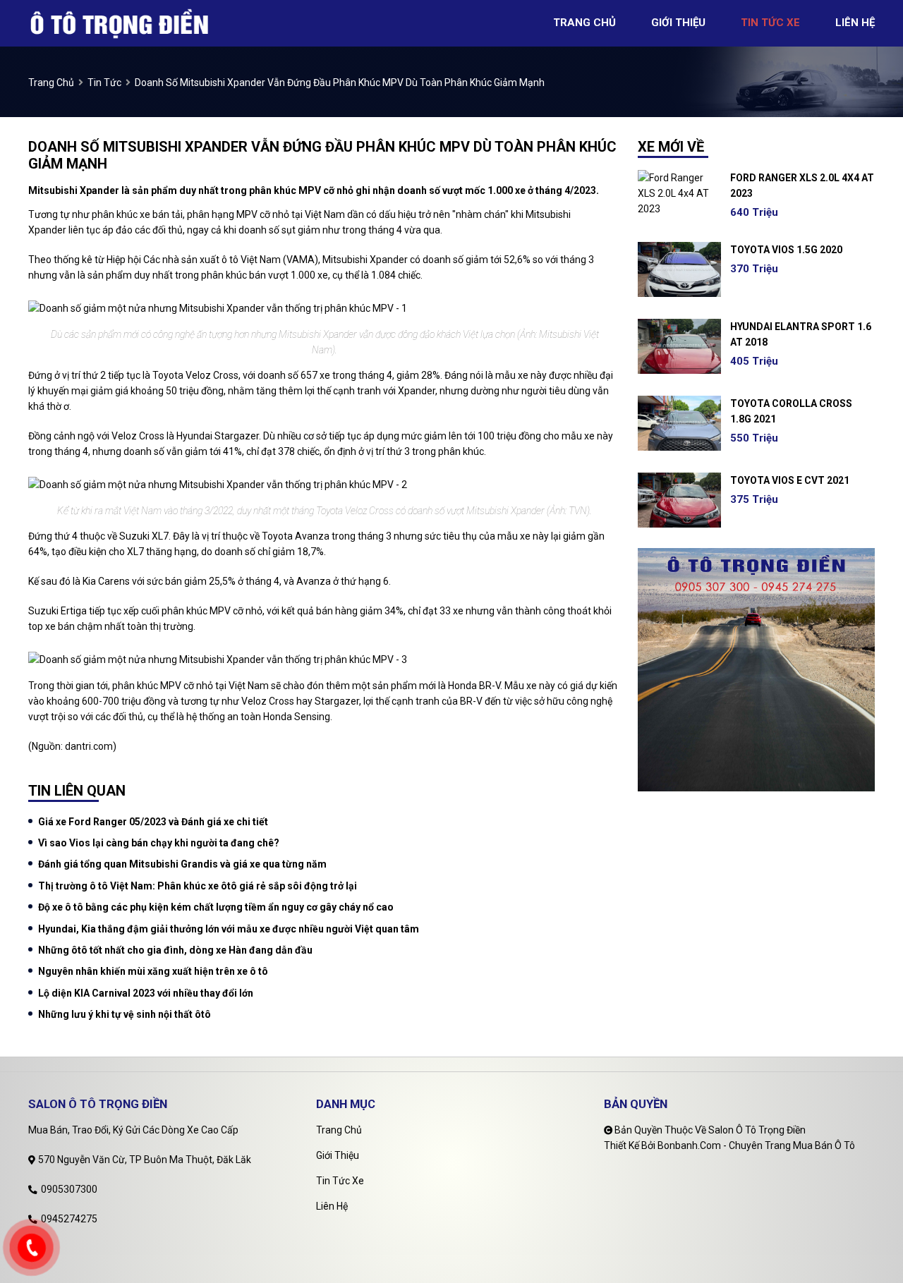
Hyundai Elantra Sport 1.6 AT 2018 (800, 334)
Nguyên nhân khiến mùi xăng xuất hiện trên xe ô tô (153, 971)
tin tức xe (770, 22)
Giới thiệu (337, 1155)
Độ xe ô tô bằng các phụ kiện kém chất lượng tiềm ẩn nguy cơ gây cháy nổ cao (216, 907)
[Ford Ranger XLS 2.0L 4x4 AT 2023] (679, 193)
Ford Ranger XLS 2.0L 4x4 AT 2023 (802, 185)
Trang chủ (339, 1130)
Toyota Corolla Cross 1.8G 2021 (791, 411)
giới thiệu (678, 22)
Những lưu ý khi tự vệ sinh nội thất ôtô (124, 1014)
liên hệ (855, 22)
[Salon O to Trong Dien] (120, 22)
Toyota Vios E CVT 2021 (789, 480)
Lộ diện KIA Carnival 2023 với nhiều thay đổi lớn (145, 993)
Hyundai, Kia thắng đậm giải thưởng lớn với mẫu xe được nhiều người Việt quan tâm (228, 929)
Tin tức (104, 82)
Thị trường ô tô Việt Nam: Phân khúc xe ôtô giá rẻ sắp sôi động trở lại (197, 886)
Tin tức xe (340, 1180)
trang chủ (584, 22)
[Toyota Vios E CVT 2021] (679, 500)
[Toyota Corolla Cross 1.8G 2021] (679, 423)
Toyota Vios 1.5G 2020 (786, 249)
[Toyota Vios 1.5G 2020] (679, 269)
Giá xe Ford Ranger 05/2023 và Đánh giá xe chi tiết (153, 821)
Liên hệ (332, 1206)
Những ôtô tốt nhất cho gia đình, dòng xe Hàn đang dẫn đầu (175, 950)
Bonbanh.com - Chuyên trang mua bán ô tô (756, 1145)
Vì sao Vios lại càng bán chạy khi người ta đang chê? (158, 843)
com (103, 746)
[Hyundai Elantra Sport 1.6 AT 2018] (679, 346)
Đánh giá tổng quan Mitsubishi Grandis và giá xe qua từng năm (182, 864)
